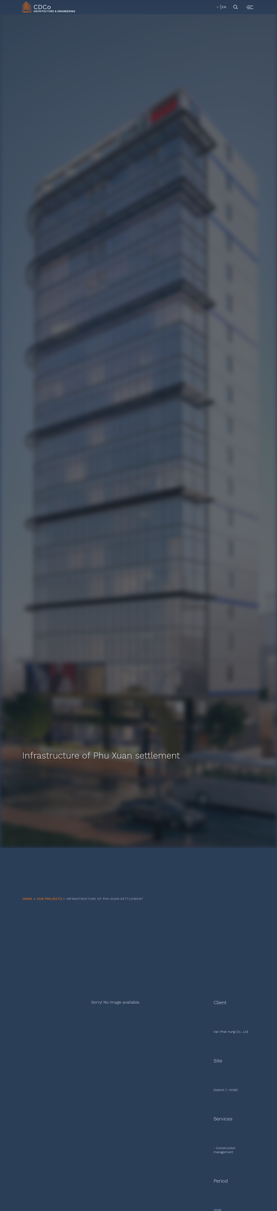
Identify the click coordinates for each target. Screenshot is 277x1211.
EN (224, 7)
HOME (27, 899)
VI (217, 7)
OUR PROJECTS (49, 899)
